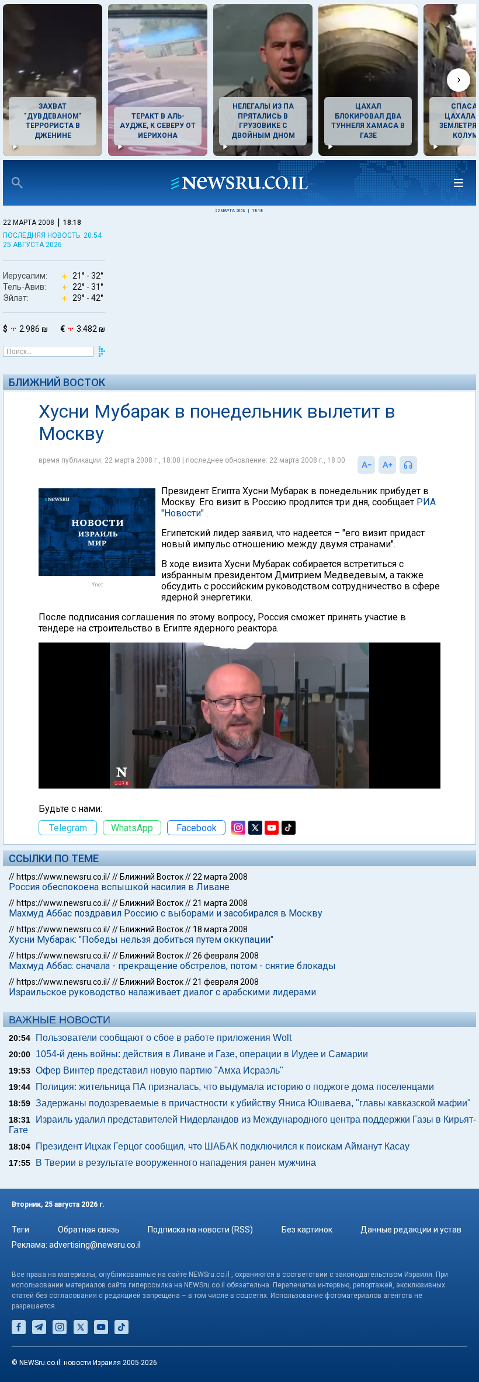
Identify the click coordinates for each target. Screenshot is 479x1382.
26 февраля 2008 (226, 955)
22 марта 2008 (220, 876)
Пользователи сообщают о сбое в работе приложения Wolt (163, 1038)
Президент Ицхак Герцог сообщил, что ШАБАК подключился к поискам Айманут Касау (222, 1146)
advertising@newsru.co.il (95, 1244)
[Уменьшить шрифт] (366, 465)
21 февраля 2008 (226, 982)
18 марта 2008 (220, 929)
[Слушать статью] (420, 465)
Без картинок (307, 1229)
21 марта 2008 (220, 903)
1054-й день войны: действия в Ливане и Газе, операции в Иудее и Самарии (202, 1054)
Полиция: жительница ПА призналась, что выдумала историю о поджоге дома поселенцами (235, 1087)
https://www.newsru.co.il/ (63, 876)
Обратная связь (89, 1229)
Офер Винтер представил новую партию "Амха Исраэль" (159, 1070)
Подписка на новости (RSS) (200, 1229)
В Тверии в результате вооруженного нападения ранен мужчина (176, 1163)
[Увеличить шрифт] (387, 465)
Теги (20, 1229)
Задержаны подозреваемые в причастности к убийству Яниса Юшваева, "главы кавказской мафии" (253, 1103)
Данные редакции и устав (410, 1229)
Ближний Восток (57, 382)
